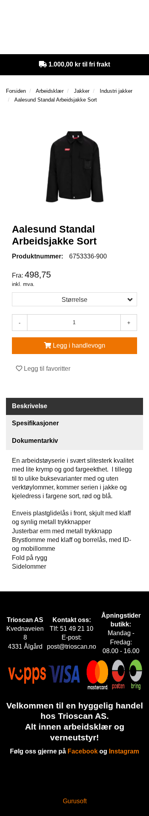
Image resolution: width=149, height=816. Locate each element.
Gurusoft (75, 801)
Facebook (83, 751)
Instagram (124, 751)
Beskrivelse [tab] (29, 406)
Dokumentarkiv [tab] (35, 440)
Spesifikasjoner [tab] (35, 423)
